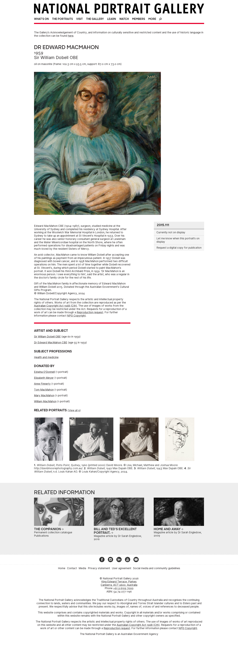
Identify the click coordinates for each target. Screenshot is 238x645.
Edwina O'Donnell (44, 372)
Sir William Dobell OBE (56, 57)
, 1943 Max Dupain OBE (160, 468)
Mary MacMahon (44, 395)
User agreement (121, 568)
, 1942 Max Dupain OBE (109, 468)
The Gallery (95, 19)
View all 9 (74, 410)
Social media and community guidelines (156, 568)
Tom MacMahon (44, 389)
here (70, 35)
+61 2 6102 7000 (123, 588)
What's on (41, 19)
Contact (72, 568)
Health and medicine (46, 357)
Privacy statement (99, 568)
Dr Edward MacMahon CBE (50, 342)
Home (61, 568)
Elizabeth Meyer (44, 377)
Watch (124, 19)
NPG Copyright (76, 315)
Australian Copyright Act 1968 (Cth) (55, 305)
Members (138, 19)
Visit (79, 19)
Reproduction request (90, 312)
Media (82, 568)
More (152, 19)
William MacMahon (45, 401)
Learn (111, 19)
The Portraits (62, 19)
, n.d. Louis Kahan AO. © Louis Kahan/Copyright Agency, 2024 (112, 470)
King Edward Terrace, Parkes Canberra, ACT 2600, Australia (119, 583)
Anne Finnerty (42, 383)
